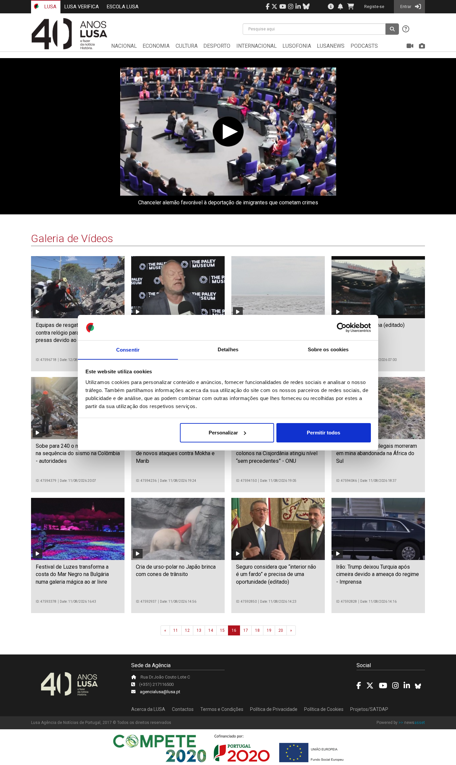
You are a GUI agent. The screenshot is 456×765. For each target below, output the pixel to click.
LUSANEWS (331, 46)
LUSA (49, 7)
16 (234, 630)
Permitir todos (323, 432)
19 (269, 630)
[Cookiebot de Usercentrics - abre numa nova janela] (341, 328)
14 (210, 630)
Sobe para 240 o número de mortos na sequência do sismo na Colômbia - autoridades (78, 453)
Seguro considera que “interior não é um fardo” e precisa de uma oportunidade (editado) (276, 574)
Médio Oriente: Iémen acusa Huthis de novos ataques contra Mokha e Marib (177, 453)
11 (175, 630)
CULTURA (187, 46)
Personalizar (223, 432)
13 (199, 630)
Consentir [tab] (128, 349)
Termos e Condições (221, 709)
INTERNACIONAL (256, 46)
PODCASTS (364, 46)
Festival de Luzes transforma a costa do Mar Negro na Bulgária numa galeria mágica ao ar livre (72, 574)
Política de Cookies (324, 709)
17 (245, 630)
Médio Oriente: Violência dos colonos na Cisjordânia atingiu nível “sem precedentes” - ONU (276, 453)
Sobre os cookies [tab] (328, 349)
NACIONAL (124, 46)
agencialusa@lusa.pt (160, 691)
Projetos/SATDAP (369, 709)
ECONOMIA (156, 46)
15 (222, 630)
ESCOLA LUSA (123, 7)
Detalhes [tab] (228, 349)
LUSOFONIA (296, 46)
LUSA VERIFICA (81, 7)
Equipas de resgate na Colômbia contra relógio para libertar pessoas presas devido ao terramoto (77, 332)
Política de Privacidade (273, 709)
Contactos (183, 709)
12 (187, 630)
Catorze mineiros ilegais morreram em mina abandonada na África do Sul (376, 453)
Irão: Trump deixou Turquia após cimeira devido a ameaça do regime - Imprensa (377, 574)
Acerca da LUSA (148, 709)
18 (257, 630)
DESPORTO (216, 46)
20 (280, 630)
